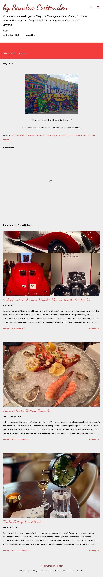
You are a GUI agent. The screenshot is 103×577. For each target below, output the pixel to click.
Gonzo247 (40, 135)
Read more (94, 328)
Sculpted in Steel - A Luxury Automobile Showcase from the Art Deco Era (46, 300)
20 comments (19, 328)
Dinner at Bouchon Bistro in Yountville (26, 411)
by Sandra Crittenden (35, 7)
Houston (50, 135)
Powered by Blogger (53, 566)
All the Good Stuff (11, 35)
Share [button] (6, 140)
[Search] (91, 4)
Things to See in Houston (81, 135)
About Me (30, 35)
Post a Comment (20, 439)
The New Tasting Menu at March (22, 522)
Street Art (61, 135)
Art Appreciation (24, 135)
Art (12, 135)
